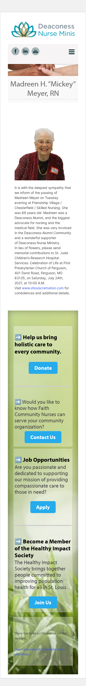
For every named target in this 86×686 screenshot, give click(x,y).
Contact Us (43, 437)
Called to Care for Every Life (48, 29)
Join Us (43, 602)
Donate (43, 367)
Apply (43, 507)
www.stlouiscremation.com (43, 288)
